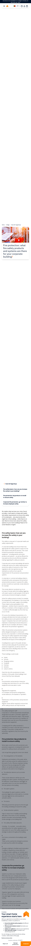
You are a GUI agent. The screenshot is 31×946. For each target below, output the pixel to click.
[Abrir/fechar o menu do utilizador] (24, 6)
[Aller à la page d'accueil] (7, 6)
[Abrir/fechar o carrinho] (27, 6)
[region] (15, 1)
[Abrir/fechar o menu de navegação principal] (4, 6)
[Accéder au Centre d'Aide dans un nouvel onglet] (22, 6)
